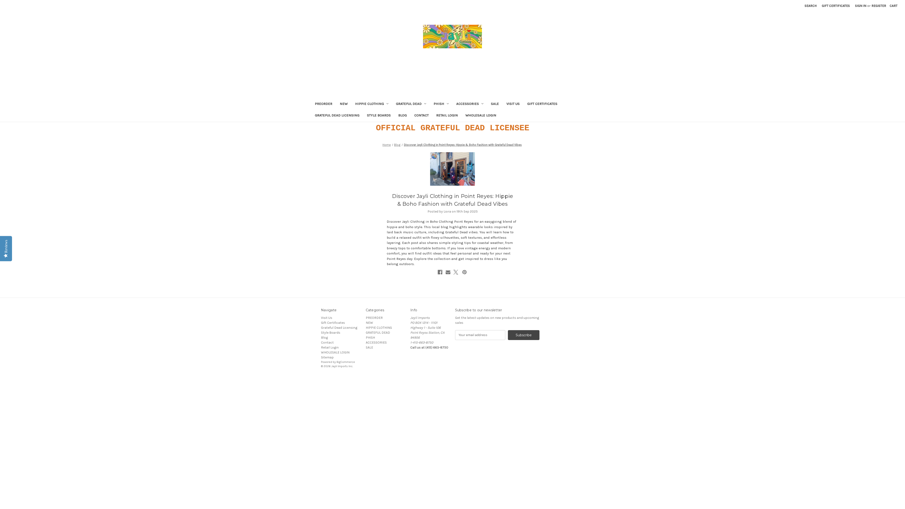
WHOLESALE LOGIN (480, 115)
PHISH (439, 104)
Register (879, 6)
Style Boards (379, 115)
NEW (344, 104)
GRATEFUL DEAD (409, 104)
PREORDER (323, 104)
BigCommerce (346, 362)
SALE (495, 104)
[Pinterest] (464, 272)
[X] (455, 272)
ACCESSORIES (467, 104)
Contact (421, 115)
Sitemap (327, 357)
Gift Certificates (836, 6)
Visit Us (513, 104)
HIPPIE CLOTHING (369, 104)
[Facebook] (440, 272)
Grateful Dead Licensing (337, 115)
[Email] (448, 272)
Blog (402, 115)
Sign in (860, 6)
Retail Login (447, 115)
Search (811, 6)
